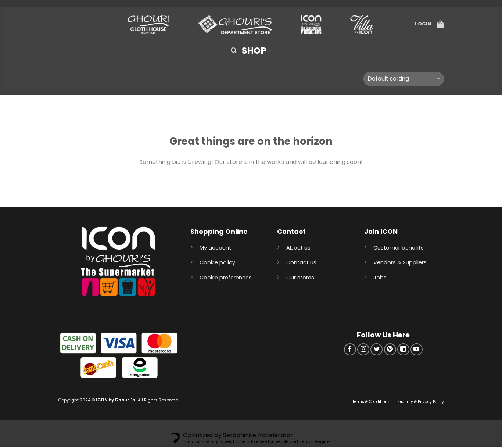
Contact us (301, 262)
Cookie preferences (226, 277)
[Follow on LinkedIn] (403, 349)
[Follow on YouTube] (416, 349)
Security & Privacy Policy (420, 401)
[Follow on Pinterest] (390, 349)
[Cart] (440, 24)
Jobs (380, 277)
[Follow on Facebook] (350, 349)
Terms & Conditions (371, 401)
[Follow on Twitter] (376, 349)
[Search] (234, 50)
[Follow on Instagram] (363, 349)
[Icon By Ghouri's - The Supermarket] (251, 24)
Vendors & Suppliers (400, 262)
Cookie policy (217, 262)
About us (298, 247)
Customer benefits (398, 247)
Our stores (300, 277)
